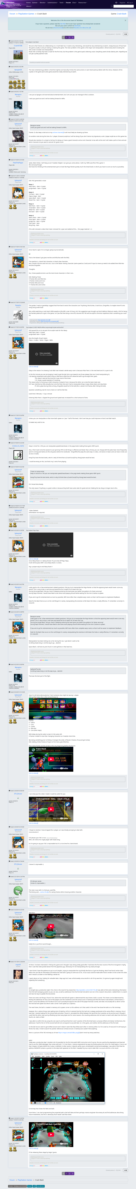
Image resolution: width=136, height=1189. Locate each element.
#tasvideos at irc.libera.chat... (81, 28)
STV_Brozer (18, 794)
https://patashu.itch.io (43, 320)
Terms (29, 1186)
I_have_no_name (18, 446)
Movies (42, 3)
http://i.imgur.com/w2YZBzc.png (68, 1032)
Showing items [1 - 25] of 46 (113, 34)
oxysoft (18, 965)
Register (122, 3)
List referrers (40, 1186)
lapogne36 (18, 70)
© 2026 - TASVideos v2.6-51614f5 (17, 1186)
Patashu (18, 305)
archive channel (57, 132)
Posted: (16, 41)
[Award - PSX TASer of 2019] (23, 82)
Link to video (33, 366)
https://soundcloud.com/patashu (49, 321)
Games (34, 3)
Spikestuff (18, 124)
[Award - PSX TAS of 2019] (11, 87)
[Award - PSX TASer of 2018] (15, 86)
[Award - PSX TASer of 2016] (15, 150)
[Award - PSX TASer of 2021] (19, 82)
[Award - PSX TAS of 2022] (15, 82)
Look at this (43, 892)
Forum (68, 3)
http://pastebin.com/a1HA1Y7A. (85, 990)
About (28, 6)
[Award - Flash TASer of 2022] (11, 150)
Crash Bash (121, 13)
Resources (82, 3)
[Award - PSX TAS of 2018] (19, 87)
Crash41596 (18, 46)
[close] (125, 20)
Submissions (52, 3)
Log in (130, 3)
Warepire (18, 95)
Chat (74, 3)
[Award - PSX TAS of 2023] (11, 82)
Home (28, 3)
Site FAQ (62, 24)
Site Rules (77, 26)
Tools (61, 3)
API (34, 1186)
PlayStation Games (26, 13)
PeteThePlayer (18, 163)
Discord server (57, 28)
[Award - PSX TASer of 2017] (23, 86)
